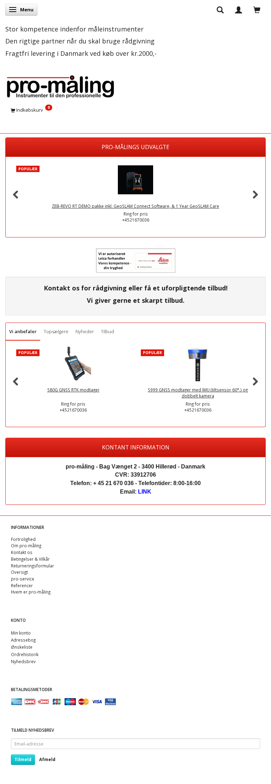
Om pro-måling (26, 545)
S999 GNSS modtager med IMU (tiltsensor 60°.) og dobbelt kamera (198, 393)
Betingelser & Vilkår (30, 559)
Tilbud (107, 331)
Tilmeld (22, 759)
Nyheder (85, 331)
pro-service (22, 579)
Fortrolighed (23, 539)
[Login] (238, 9)
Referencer (22, 585)
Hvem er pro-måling (30, 592)
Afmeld (47, 759)
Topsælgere (56, 331)
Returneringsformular (32, 565)
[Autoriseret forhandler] (135, 260)
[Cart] (257, 9)
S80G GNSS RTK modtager (73, 390)
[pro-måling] (60, 85)
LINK (144, 492)
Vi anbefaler (23, 331)
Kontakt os (21, 552)
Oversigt (19, 572)
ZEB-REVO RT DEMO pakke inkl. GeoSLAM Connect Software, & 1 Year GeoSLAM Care (135, 206)
